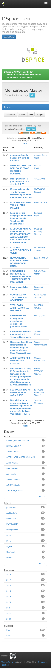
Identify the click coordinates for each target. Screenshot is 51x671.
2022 (8, 613)
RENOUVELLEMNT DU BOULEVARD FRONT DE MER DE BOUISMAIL (20, 169)
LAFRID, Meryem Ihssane (17, 440)
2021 (8, 607)
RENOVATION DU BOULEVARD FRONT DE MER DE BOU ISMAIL (19, 261)
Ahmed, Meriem (13, 479)
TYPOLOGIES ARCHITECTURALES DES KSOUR (19, 308)
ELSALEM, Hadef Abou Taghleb (39, 392)
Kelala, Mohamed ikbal (40, 343)
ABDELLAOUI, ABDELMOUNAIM (20, 457)
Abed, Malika (12, 462)
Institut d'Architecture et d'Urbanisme (24, 74)
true (8, 630)
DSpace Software (8, 662)
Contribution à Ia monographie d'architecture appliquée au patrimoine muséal (18, 321)
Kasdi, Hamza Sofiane (40, 296)
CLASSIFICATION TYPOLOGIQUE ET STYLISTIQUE (18, 297)
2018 (8, 585)
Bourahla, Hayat (38, 214)
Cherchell (10, 552)
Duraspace (42, 662)
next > (25, 143)
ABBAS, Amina (12, 451)
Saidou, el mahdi (38, 288)
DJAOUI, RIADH (37, 167)
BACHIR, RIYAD (41, 257)
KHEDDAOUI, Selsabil (40, 190)
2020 (8, 602)
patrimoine (11, 507)
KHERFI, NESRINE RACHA (38, 371)
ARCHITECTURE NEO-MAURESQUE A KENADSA (20, 361)
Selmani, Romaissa (38, 401)
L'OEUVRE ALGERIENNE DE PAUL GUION (20, 250)
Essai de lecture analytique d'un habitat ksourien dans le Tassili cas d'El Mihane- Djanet (21, 218)
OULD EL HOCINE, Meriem (38, 231)
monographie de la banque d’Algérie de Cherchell (19, 158)
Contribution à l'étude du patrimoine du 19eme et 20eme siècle (20, 334)
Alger (8, 535)
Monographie (12, 529)
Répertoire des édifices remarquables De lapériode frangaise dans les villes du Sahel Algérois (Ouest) (21, 347)
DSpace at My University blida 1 (18, 71)
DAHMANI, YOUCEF (38, 306)
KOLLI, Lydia (39, 315)
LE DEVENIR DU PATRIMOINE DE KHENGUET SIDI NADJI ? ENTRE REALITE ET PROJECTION (20, 276)
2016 (8, 591)
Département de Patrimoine (19, 77)
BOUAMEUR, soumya (39, 248)
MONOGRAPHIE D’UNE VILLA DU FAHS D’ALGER (20, 205)
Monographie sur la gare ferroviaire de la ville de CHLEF (19, 181)
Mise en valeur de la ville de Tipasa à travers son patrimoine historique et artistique (21, 193)
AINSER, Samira (13, 485)
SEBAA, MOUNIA (13, 446)
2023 (8, 618)
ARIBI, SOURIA (40, 202)
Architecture (11, 513)
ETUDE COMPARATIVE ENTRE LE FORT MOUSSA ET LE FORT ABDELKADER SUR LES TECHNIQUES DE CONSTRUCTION (20, 235)
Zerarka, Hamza (37, 333)
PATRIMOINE (12, 524)
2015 (8, 574)
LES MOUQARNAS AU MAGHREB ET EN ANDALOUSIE (20, 392)
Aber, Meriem (12, 468)
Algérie (9, 546)
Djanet (9, 557)
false (8, 635)
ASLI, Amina (39, 178)
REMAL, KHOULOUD (39, 359)
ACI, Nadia (11, 473)
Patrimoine (11, 518)
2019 (8, 596)
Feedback (5, 664)
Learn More (9, 36)
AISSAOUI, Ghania (14, 490)
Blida (8, 540)
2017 (8, 579)
